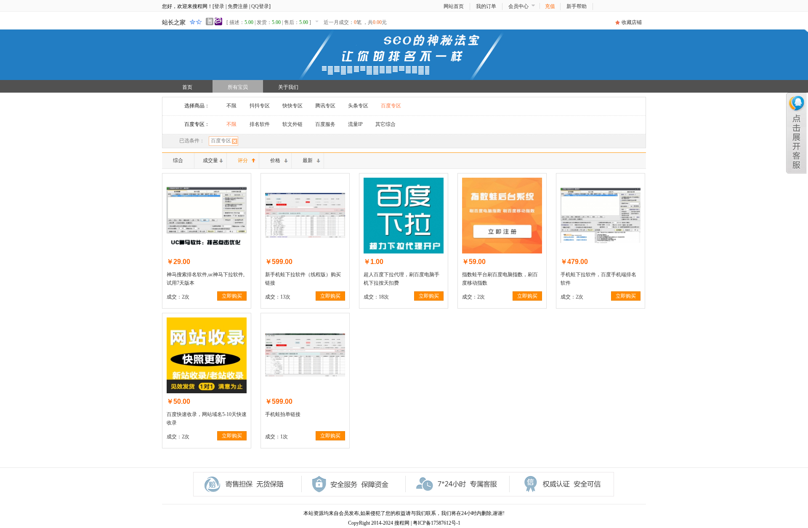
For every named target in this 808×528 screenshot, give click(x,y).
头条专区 (358, 106)
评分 (243, 160)
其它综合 (385, 124)
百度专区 (391, 106)
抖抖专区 (260, 106)
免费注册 (238, 6)
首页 (187, 87)
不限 (231, 106)
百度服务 (325, 124)
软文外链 (292, 124)
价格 (275, 160)
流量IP (355, 124)
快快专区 (292, 106)
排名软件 (260, 124)
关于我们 (288, 87)
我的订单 (486, 6)
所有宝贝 (238, 87)
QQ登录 (260, 6)
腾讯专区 (325, 106)
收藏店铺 (632, 22)
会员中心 (518, 6)
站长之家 (174, 22)
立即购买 (232, 296)
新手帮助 (576, 6)
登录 (219, 6)
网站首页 (454, 6)
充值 (550, 6)
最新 (308, 160)
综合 (178, 160)
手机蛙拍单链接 (282, 414)
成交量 (210, 160)
